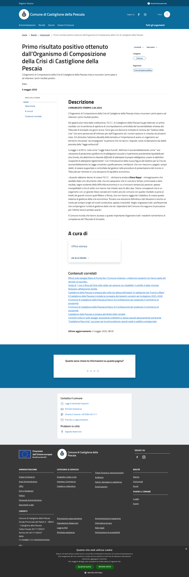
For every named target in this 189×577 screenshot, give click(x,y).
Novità (34, 34)
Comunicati (45, 34)
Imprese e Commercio (66, 481)
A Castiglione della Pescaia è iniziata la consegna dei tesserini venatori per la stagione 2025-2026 (115, 296)
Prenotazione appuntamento (69, 518)
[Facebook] (137, 14)
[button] (94, 572)
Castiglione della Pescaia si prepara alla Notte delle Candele (96, 314)
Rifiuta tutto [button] (105, 567)
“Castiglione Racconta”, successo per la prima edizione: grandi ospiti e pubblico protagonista (112, 321)
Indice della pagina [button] (32, 97)
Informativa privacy (103, 523)
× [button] (186, 549)
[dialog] (94, 561)
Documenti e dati (26, 504)
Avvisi (135, 486)
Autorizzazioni (101, 486)
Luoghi (136, 499)
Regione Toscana (26, 3)
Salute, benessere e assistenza (108, 482)
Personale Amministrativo (30, 500)
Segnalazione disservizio (67, 523)
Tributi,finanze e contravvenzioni (109, 472)
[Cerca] (167, 14)
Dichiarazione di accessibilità (107, 532)
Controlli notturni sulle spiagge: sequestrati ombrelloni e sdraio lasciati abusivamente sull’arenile (114, 318)
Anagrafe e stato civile (66, 476)
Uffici (21, 486)
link (119, 561)
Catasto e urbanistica (66, 486)
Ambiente (99, 477)
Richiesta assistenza (66, 532)
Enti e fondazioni (26, 490)
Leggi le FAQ (62, 527)
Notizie (136, 476)
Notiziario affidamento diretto (82, 289)
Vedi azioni (151, 47)
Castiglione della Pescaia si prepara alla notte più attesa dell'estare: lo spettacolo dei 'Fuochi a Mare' (116, 292)
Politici (22, 495)
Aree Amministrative (28, 481)
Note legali (99, 527)
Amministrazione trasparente (108, 518)
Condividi (137, 47)
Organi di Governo (27, 476)
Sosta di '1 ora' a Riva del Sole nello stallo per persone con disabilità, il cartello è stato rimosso (113, 285)
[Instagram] (144, 14)
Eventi (136, 503)
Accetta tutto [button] (84, 567)
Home (24, 34)
